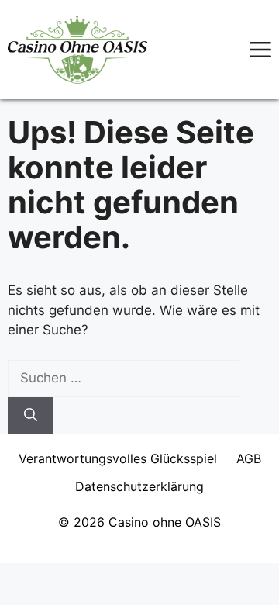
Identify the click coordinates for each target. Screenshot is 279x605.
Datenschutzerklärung (139, 486)
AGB (248, 458)
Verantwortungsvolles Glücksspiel (118, 458)
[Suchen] (30, 415)
